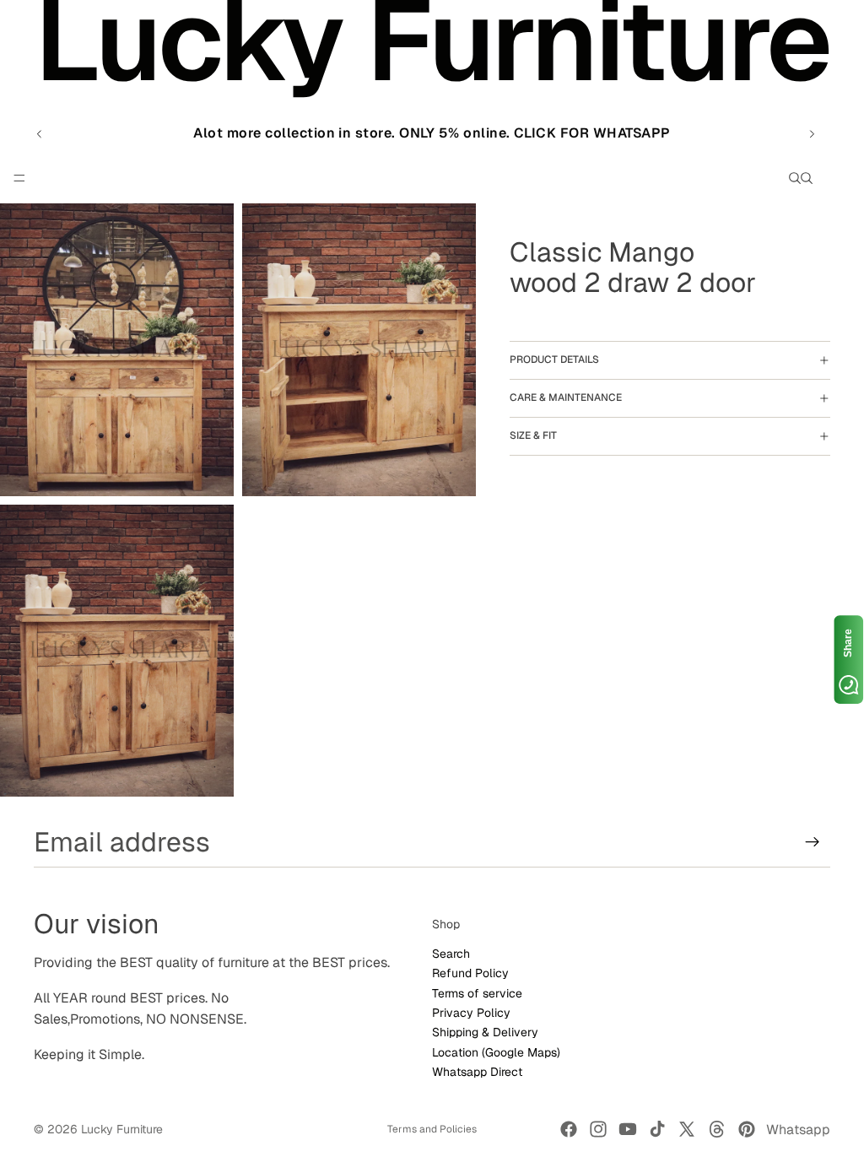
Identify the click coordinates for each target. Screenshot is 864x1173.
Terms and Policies (432, 1129)
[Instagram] (598, 1129)
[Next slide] (811, 133)
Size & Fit (533, 435)
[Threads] (717, 1129)
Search (451, 953)
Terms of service (477, 992)
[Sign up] (812, 842)
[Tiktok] (657, 1129)
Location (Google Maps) (496, 1052)
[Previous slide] (39, 133)
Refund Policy (470, 973)
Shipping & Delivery (485, 1032)
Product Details (554, 359)
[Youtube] (628, 1129)
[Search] (794, 178)
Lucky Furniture (122, 1129)
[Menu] (19, 178)
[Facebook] (569, 1129)
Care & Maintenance (566, 397)
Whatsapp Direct (477, 1071)
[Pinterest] (747, 1129)
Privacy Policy (471, 1012)
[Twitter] (687, 1129)
